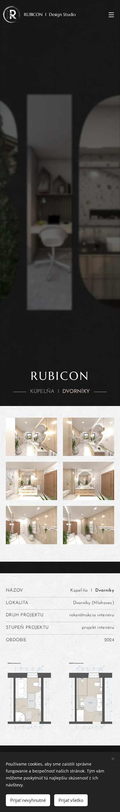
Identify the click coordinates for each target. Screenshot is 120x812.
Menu (111, 14)
